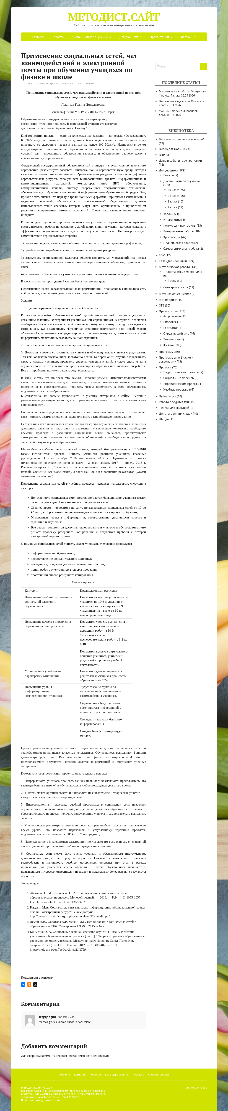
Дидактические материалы (182, 272)
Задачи (168, 214)
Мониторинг (168, 300)
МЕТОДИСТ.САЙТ (114, 16)
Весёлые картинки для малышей (181, 139)
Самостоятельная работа (181, 248)
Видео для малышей (173, 149)
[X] (35, 984)
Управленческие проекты (181, 384)
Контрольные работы (178, 231)
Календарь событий (173, 261)
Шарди (164, 419)
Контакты (80, 1074)
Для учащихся (128, 37)
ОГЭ (161, 305)
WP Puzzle (201, 1087)
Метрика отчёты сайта (175, 294)
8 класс (172, 201)
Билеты (168, 175)
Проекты (165, 367)
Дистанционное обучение (89, 37)
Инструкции (172, 220)
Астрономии (172, 316)
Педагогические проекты (181, 372)
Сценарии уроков (175, 287)
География (170, 328)
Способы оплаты (158, 1074)
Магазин (186, 37)
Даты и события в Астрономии (180, 161)
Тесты (172, 281)
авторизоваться (97, 1056)
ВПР (162, 155)
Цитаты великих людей (175, 414)
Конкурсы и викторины (179, 225)
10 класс (173, 190)
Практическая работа (178, 243)
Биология (170, 322)
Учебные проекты (175, 389)
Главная (38, 37)
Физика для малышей (174, 408)
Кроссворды (171, 237)
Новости (57, 37)
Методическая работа (47, 83)
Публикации (66, 83)
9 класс (172, 207)
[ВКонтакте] (23, 984)
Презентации (159, 37)
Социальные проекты (178, 378)
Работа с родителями (174, 402)
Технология (171, 339)
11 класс (173, 196)
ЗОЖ (162, 255)
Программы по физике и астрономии (176, 359)
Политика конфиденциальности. (40, 1100)
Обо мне (64, 1074)
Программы (167, 352)
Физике (168, 345)
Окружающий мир (176, 333)
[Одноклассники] (29, 984)
